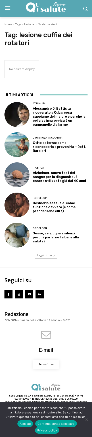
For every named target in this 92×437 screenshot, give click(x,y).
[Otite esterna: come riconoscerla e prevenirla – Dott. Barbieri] (16, 144)
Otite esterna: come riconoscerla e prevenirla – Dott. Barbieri (59, 147)
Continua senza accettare (56, 423)
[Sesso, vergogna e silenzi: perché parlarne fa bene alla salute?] (16, 235)
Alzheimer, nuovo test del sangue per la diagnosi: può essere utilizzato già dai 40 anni (59, 177)
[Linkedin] (40, 294)
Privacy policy (47, 430)
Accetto (25, 423)
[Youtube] (29, 294)
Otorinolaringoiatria (47, 138)
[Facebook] (8, 294)
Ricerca (38, 168)
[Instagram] (19, 294)
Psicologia (40, 198)
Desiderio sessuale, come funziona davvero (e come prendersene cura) (54, 207)
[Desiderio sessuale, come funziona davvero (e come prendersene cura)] (16, 205)
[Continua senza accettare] (86, 419)
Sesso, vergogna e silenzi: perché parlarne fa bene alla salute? (56, 237)
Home (8, 24)
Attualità (39, 103)
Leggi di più (44, 255)
